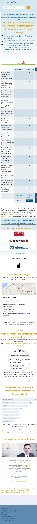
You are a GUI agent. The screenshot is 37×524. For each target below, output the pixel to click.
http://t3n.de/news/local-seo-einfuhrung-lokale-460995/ (21, 381)
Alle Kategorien (5, 512)
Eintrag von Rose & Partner (19, 481)
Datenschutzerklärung (7, 518)
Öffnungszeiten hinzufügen (9, 511)
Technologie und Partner (8, 520)
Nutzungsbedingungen (8, 516)
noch (13, 3)
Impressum (4, 514)
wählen (29, 201)
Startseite (4, 509)
